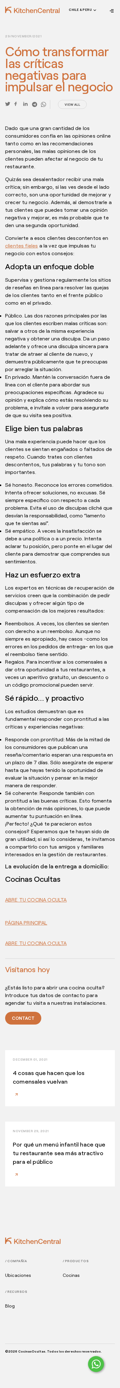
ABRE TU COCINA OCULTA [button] (36, 899)
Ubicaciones (18, 1275)
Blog (10, 1305)
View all (72, 104)
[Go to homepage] (32, 10)
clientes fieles (21, 245)
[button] (82, 11)
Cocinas (71, 1275)
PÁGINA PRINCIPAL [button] (26, 922)
